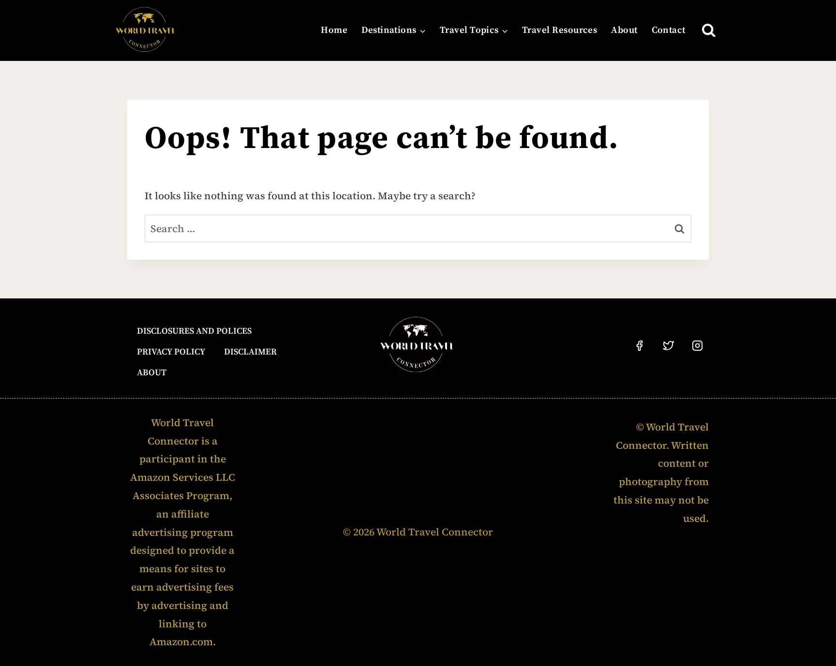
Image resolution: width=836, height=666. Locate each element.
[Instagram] (698, 346)
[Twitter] (668, 346)
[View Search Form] (708, 30)
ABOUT (151, 372)
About (624, 30)
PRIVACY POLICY (171, 351)
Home (334, 30)
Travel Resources (559, 30)
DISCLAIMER (250, 351)
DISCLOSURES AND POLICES (194, 331)
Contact (669, 30)
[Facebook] (639, 346)
